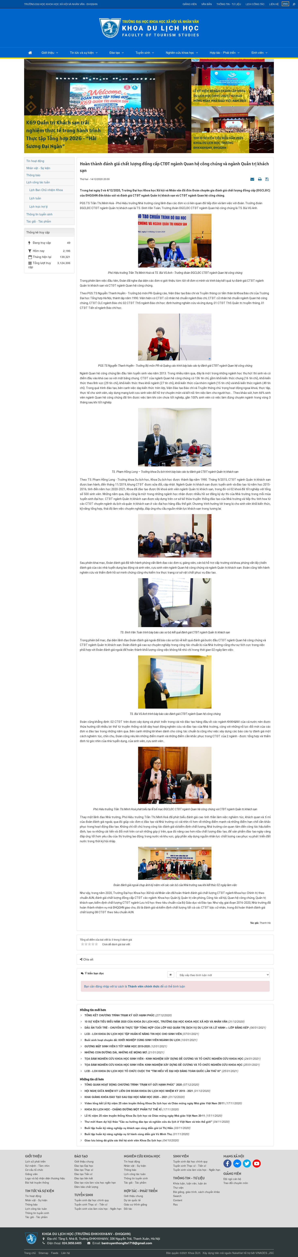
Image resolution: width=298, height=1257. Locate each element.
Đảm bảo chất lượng (86, 1187)
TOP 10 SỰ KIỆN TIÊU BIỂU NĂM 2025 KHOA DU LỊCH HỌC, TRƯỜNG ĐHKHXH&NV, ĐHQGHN (218, 143)
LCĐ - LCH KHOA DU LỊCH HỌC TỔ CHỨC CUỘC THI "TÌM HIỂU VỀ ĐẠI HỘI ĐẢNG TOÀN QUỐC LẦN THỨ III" (153, 1071)
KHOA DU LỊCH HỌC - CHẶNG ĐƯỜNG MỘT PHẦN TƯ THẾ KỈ (123, 1109)
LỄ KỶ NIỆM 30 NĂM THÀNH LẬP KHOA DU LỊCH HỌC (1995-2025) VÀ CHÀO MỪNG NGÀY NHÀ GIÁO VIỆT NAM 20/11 (219, 96)
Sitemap (43, 1253)
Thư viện (178, 1187)
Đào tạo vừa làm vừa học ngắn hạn (95, 1182)
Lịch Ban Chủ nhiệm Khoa (46, 190)
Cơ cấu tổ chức (34, 1170)
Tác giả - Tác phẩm (38, 221)
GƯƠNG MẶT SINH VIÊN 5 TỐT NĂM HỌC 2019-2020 (117, 1046)
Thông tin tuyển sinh (39, 214)
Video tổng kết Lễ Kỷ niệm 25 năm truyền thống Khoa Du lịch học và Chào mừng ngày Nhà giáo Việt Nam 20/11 (155, 1103)
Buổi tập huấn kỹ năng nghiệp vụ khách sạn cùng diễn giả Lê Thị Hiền (129, 1128)
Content (177, 1200)
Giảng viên (190, 4)
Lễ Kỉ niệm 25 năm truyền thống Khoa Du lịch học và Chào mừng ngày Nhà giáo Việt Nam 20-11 (145, 1115)
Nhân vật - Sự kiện (38, 168)
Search (177, 1196)
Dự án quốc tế (132, 1200)
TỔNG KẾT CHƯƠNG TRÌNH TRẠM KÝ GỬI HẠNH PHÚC (119, 1015)
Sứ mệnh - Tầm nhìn (37, 1166)
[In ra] (260, 179)
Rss (175, 1204)
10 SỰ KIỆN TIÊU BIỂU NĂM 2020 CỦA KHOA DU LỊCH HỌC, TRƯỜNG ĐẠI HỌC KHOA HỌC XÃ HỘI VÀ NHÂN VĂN (156, 1021)
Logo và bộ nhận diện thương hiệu (45, 1178)
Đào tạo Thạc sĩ (83, 1170)
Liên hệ (274, 4)
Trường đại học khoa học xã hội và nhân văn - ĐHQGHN (61, 4)
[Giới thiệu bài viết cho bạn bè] (252, 179)
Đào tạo (114, 52)
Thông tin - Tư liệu (229, 4)
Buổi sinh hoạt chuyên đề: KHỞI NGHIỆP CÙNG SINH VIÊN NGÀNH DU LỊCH (132, 1040)
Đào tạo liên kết (83, 1178)
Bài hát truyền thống (37, 1182)
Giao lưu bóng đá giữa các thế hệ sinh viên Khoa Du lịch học (123, 1140)
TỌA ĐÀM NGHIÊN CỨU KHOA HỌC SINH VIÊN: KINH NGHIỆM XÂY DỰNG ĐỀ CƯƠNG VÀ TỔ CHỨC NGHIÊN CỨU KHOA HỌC (163, 1065)
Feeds (54, 1253)
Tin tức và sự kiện (82, 52)
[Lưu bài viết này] (267, 179)
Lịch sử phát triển (35, 1161)
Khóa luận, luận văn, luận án (190, 1183)
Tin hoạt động (35, 161)
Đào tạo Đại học (83, 1166)
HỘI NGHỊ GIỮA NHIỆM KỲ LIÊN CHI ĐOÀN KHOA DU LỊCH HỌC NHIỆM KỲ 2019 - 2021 (139, 1091)
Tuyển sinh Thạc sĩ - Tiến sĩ (90, 1204)
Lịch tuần (35, 198)
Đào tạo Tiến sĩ (83, 1174)
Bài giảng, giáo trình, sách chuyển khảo (196, 1192)
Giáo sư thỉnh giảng (135, 1204)
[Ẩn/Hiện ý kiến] (170, 974)
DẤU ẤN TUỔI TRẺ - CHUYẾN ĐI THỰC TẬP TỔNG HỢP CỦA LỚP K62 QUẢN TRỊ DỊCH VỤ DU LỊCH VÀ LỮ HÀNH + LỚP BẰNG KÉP (167, 1027)
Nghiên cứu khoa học (180, 52)
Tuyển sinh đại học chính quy (91, 1200)
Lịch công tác (255, 4)
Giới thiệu (48, 52)
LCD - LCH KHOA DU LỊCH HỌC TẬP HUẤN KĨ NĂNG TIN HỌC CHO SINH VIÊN (133, 1034)
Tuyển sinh (143, 52)
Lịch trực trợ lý (38, 206)
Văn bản (206, 4)
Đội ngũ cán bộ (232, 1179)
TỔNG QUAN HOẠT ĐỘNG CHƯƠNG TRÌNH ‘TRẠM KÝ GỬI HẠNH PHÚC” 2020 (133, 1084)
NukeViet (237, 1253)
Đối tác (128, 1209)
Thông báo (33, 175)
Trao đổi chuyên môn (235, 1183)
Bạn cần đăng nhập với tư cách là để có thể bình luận (134, 986)
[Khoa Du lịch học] (149, 27)
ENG (285, 3)
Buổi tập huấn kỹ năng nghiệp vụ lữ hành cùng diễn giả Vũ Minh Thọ (128, 1134)
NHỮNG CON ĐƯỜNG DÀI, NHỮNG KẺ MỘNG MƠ (116, 1052)
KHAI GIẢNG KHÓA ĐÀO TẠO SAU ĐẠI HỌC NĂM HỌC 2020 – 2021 (126, 1097)
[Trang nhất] (30, 52)
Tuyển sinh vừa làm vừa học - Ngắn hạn (97, 1209)
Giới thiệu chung (83, 1161)
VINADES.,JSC (264, 1253)
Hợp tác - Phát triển (223, 52)
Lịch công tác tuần (38, 182)
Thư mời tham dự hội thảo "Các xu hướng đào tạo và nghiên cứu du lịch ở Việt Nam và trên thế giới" (148, 1122)
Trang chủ (30, 1253)
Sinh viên (257, 52)
